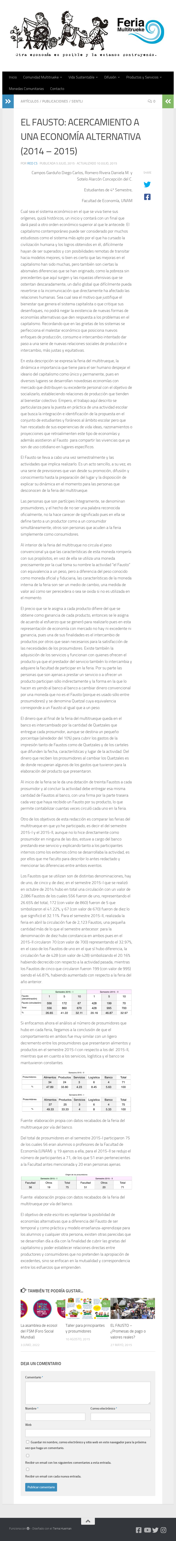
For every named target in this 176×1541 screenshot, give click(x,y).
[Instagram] (163, 1530)
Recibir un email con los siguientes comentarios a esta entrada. (68, 1463)
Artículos (30, 101)
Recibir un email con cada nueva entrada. (53, 1476)
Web (28, 1425)
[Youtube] (147, 1530)
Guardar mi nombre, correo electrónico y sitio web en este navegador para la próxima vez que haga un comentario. (85, 1445)
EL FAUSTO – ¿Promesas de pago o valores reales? (128, 1331)
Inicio (13, 77)
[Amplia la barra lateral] (8, 101)
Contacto (57, 88)
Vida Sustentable (81, 77)
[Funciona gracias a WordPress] (28, 1528)
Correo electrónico (104, 1408)
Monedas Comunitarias (26, 88)
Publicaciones (55, 101)
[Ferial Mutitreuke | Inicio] (88, 33)
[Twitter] (155, 1530)
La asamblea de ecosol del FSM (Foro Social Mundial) (39, 1331)
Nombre (31, 1408)
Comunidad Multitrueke (41, 77)
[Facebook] (139, 1530)
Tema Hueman (62, 1528)
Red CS (32, 163)
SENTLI (77, 101)
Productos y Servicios (142, 77)
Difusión (110, 77)
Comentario (34, 1377)
